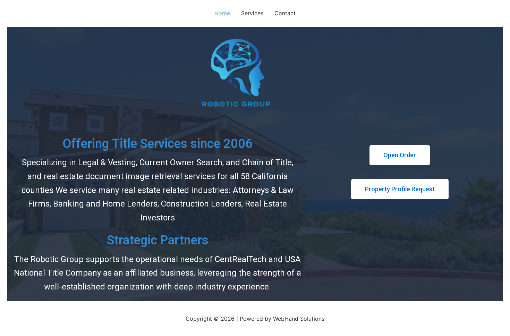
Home (222, 13)
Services (252, 13)
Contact (285, 13)
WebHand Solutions (298, 318)
